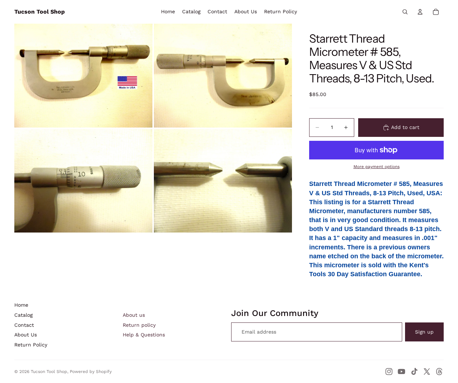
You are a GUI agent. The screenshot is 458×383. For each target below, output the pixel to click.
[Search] (405, 12)
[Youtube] (401, 371)
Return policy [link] (139, 325)
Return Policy (30, 345)
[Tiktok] (414, 371)
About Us (25, 334)
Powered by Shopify (91, 371)
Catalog (23, 315)
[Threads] (439, 371)
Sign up (424, 332)
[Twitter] (427, 371)
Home (21, 305)
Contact (24, 325)
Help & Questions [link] (144, 334)
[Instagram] (389, 371)
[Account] (420, 12)
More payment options (377, 166)
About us (134, 315)
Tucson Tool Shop (49, 371)
